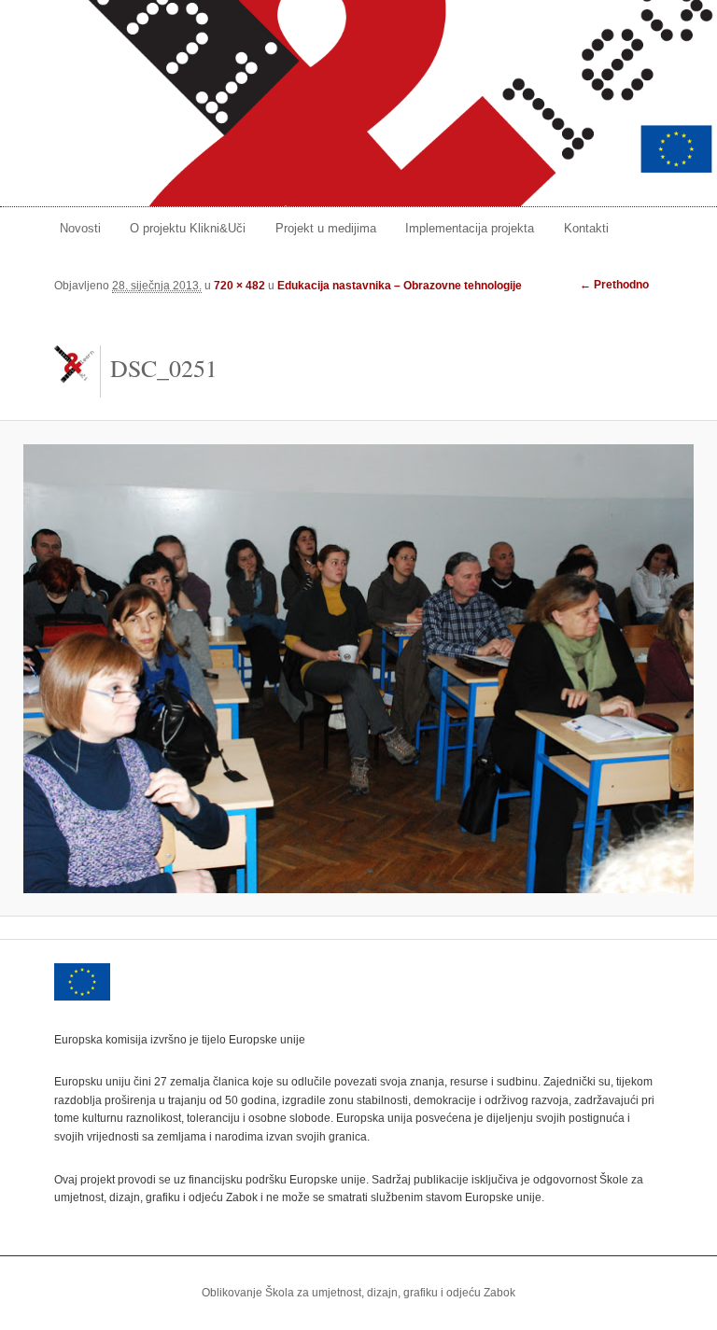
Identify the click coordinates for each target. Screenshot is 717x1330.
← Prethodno (614, 284)
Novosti (80, 228)
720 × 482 (239, 285)
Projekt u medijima (325, 228)
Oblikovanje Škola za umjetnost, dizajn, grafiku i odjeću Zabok (358, 1292)
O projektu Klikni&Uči (188, 228)
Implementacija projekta (469, 228)
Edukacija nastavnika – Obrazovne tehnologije (399, 285)
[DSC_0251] (358, 668)
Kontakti (586, 228)
